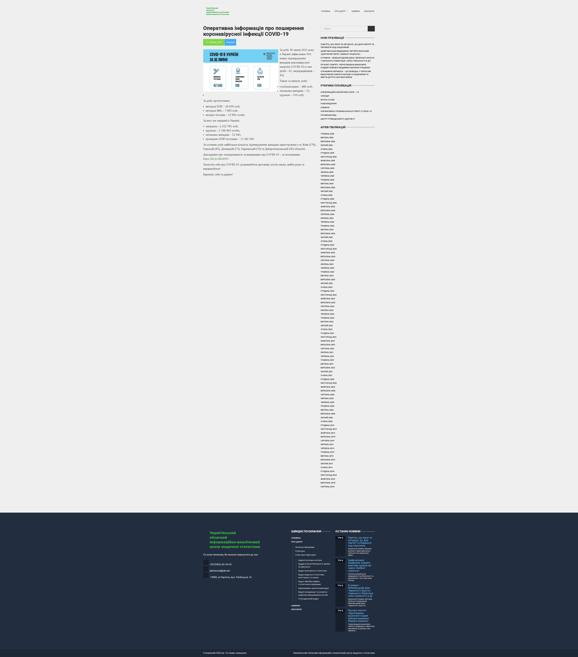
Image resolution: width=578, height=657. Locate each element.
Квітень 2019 (327, 456)
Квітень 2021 (327, 364)
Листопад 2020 (329, 383)
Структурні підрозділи (305, 555)
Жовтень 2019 (328, 433)
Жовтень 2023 (328, 252)
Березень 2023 (328, 279)
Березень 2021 (328, 368)
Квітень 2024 (327, 229)
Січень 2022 (326, 329)
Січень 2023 (326, 287)
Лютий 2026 (327, 145)
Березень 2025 (328, 187)
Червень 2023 (327, 268)
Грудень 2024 (327, 199)
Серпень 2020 (327, 394)
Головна (325, 11)
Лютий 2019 (327, 464)
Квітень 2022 (327, 322)
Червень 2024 (327, 222)
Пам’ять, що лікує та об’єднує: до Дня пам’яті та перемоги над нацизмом (347, 45)
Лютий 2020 (327, 417)
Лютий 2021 (327, 371)
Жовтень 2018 (328, 479)
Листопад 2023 (329, 249)
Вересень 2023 (328, 256)
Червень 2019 (327, 448)
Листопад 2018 (329, 475)
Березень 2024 (328, 233)
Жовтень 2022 (328, 299)
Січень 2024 (326, 241)
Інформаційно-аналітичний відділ (313, 588)
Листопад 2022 (329, 295)
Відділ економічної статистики (312, 571)
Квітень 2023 (327, 276)
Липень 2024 (327, 218)
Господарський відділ (308, 599)
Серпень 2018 (327, 487)
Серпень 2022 (327, 306)
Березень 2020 (328, 414)
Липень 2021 (327, 352)
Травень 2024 (327, 226)
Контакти (369, 11)
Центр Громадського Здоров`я (338, 119)
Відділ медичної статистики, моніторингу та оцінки (311, 576)
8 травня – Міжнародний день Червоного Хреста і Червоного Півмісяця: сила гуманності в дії (347, 59)
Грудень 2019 (327, 425)
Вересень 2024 (328, 210)
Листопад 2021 (329, 337)
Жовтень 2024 (328, 206)
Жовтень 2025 (328, 160)
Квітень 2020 (327, 410)
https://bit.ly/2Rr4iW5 (216, 158)
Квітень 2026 (327, 137)
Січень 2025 (326, 195)
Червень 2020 (327, 402)
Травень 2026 (327, 134)
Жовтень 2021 (328, 341)
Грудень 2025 (327, 153)
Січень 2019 (326, 467)
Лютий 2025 (327, 191)
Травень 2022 (327, 318)
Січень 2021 (326, 375)
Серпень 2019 (327, 441)
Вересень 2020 (328, 391)
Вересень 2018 (328, 483)
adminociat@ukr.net (220, 570)
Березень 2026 (328, 141)
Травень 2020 (327, 406)
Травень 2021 (327, 360)
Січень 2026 (326, 149)
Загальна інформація (304, 547)
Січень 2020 (326, 421)
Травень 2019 (327, 452)
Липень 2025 (327, 172)
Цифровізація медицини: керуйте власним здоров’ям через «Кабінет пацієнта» (345, 52)
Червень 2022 (327, 314)
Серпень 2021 (327, 348)
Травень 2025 (327, 180)
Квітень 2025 (327, 183)
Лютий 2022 (327, 325)
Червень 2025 (327, 176)
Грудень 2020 (327, 379)
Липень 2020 (327, 398)
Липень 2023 (327, 264)
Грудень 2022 (327, 291)
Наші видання (329, 103)
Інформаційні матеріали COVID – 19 (340, 92)
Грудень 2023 (327, 245)
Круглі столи (327, 100)
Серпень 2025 (327, 168)
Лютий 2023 (327, 283)
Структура (300, 551)
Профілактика (328, 115)
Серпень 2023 (327, 260)
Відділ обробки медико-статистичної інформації (309, 583)
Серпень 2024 (327, 214)
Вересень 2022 (328, 302)
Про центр (340, 11)
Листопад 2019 (329, 429)
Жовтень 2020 (328, 387)
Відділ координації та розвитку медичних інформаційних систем (313, 593)
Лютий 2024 (327, 237)
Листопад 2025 (329, 157)
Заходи (325, 96)
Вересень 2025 (328, 164)
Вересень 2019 (328, 437)
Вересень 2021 (328, 345)
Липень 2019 (327, 444)
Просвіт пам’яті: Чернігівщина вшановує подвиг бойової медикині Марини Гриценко (345, 66)
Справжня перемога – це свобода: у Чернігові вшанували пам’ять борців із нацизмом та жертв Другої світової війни (346, 74)
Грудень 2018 (327, 471)
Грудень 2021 (327, 333)
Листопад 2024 (329, 203)
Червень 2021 (327, 356)
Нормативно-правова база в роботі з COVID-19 (346, 111)
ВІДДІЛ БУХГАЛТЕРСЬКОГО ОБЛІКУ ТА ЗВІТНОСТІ (314, 565)
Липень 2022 (327, 310)
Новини (356, 11)
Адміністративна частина (310, 560)
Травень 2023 (327, 272)
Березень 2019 (328, 460)
